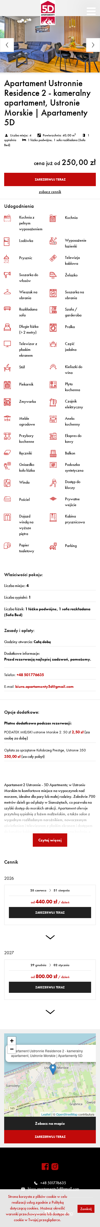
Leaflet (46, 1114)
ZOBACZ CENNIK (50, 191)
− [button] (12, 1049)
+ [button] (12, 1040)
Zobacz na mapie (50, 1123)
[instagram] (55, 1166)
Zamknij (86, 1208)
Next (93, 45)
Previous (7, 45)
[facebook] (45, 1166)
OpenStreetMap (67, 1114)
